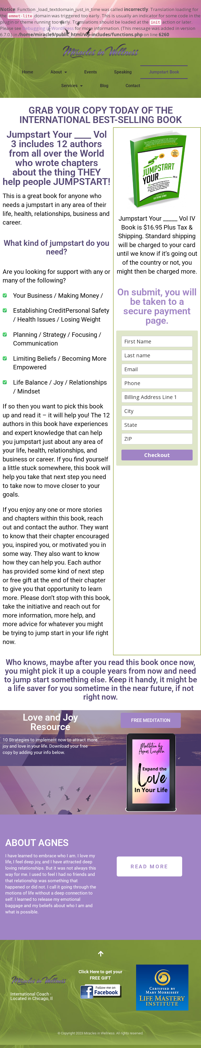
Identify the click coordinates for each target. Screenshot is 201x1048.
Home (27, 72)
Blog (104, 85)
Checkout (157, 455)
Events (90, 72)
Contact (133, 85)
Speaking (123, 72)
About (56, 72)
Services (69, 85)
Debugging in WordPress (48, 28)
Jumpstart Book (164, 72)
